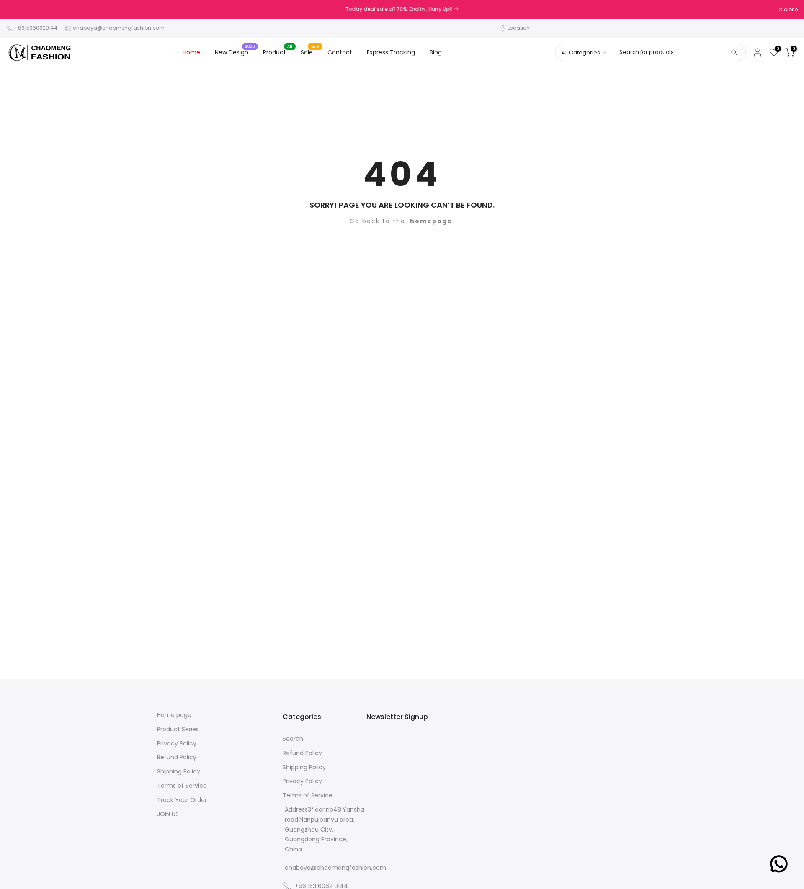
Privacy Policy (176, 744)
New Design (235, 52)
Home (191, 52)
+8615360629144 (35, 27)
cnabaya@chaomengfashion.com (119, 27)
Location (519, 27)
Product (277, 52)
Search (293, 739)
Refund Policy (176, 757)
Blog (436, 52)
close (17, 9)
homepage (431, 221)
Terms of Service (182, 786)
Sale (310, 52)
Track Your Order (182, 800)
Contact (339, 52)
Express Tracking (391, 52)
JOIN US (168, 814)
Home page (174, 715)
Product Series (178, 729)
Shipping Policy (178, 772)
